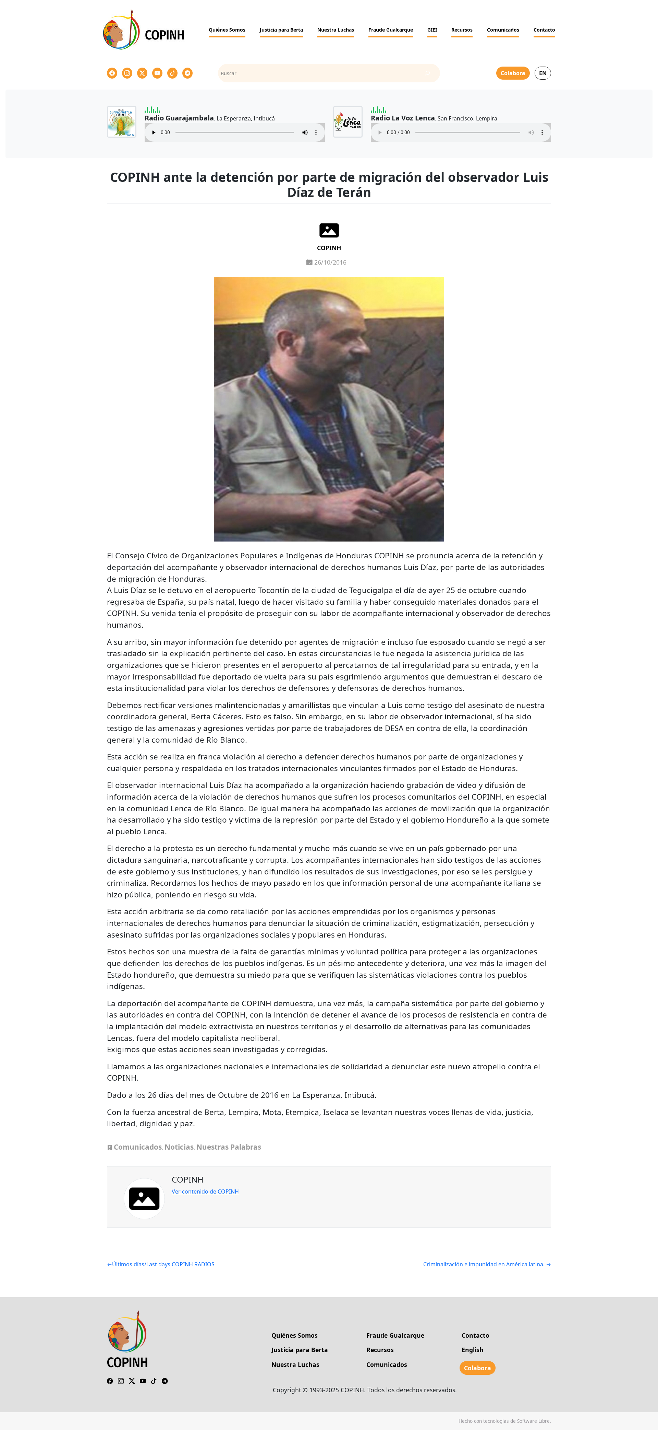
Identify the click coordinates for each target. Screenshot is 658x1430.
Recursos (462, 29)
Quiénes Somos (227, 29)
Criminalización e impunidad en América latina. (484, 1264)
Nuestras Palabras (228, 1147)
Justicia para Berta (281, 29)
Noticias (179, 1147)
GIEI (432, 29)
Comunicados (503, 29)
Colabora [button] (513, 73)
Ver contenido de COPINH (205, 1191)
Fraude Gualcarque (390, 29)
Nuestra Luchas (335, 29)
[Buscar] (427, 73)
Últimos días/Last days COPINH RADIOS (163, 1264)
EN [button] (543, 73)
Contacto (544, 29)
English (473, 1350)
